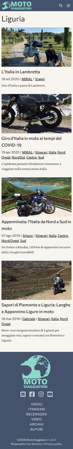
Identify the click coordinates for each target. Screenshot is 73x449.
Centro (31, 157)
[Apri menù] (68, 5)
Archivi (36, 424)
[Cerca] (61, 5)
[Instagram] (40, 394)
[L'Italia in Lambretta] (36, 47)
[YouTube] (49, 394)
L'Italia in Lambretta (20, 71)
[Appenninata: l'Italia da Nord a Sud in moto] (36, 197)
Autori (36, 429)
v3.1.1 (53, 439)
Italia (52, 152)
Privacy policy (53, 443)
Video (36, 419)
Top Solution (34, 443)
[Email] (23, 394)
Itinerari (41, 152)
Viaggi (40, 79)
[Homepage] (16, 5)
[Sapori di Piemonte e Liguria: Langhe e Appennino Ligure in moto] (36, 280)
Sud (41, 157)
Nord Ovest (10, 240)
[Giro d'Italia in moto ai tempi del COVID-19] (36, 113)
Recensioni (36, 414)
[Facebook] (32, 394)
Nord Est (18, 157)
